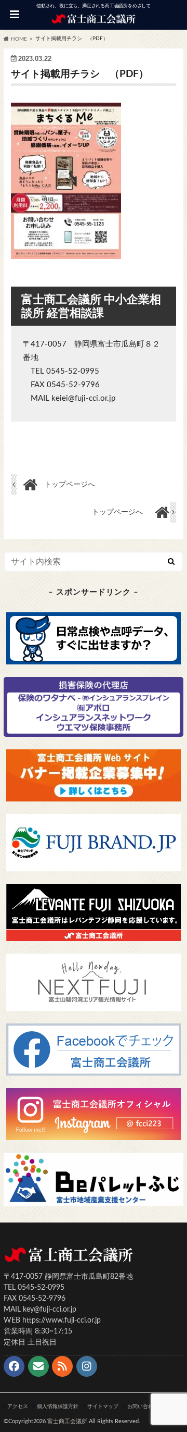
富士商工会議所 (67, 1421)
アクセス (17, 1406)
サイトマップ (102, 1406)
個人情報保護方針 (57, 1406)
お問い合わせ (142, 1406)
